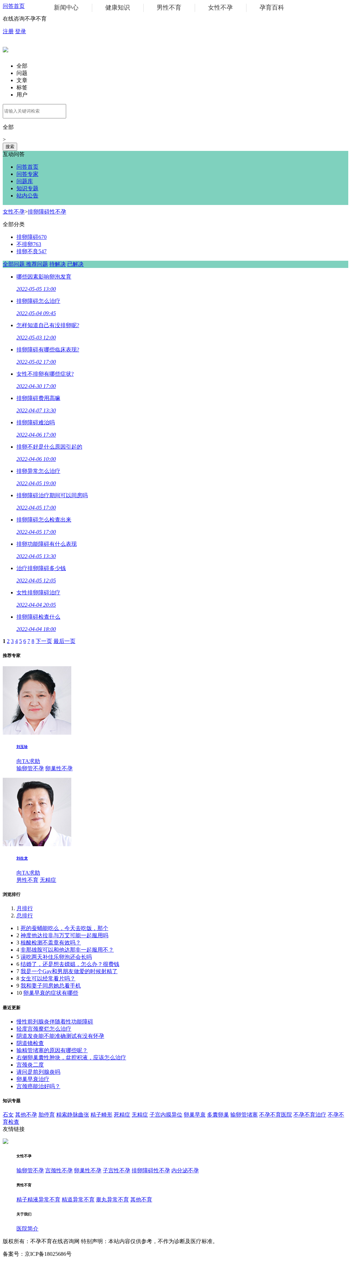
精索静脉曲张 (72, 1115)
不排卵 (28, 244)
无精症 (48, 880)
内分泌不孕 (185, 1170)
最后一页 (64, 641)
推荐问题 (37, 264)
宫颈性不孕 (59, 1170)
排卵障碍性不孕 (47, 212)
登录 (20, 31)
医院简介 (27, 1229)
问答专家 (27, 174)
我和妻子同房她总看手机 (51, 986)
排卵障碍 (31, 237)
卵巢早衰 (195, 1115)
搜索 (9, 146)
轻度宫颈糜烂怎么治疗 (43, 1029)
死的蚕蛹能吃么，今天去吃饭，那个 (64, 928)
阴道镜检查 (30, 1043)
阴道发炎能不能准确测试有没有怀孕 (60, 1036)
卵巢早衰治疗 (32, 1079)
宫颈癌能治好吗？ (38, 1086)
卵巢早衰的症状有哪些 (50, 993)
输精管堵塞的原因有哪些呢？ (52, 1050)
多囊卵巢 (218, 1115)
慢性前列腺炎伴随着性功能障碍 (54, 1021)
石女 (8, 1115)
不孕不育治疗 (309, 1115)
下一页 (44, 641)
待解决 (57, 264)
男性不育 (169, 7)
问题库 (24, 181)
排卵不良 (31, 251)
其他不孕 (26, 1115)
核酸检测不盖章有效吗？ (51, 942)
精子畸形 (101, 1115)
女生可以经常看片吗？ (48, 978)
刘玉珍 (22, 747)
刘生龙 (22, 858)
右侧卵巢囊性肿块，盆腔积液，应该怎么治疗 (71, 1057)
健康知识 (117, 7)
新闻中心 (66, 7)
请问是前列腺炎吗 (38, 1072)
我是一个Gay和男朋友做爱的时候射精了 (69, 971)
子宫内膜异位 (165, 1115)
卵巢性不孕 (59, 768)
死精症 (122, 1115)
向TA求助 (28, 761)
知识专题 (27, 188)
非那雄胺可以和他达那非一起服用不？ (67, 950)
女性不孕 (220, 7)
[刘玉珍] (37, 733)
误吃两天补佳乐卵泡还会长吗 (56, 957)
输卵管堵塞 (244, 1115)
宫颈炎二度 (30, 1065)
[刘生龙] (37, 844)
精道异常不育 (78, 1199)
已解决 (75, 264)
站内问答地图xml (23, 1266)
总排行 (24, 915)
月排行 (24, 908)
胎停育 (46, 1115)
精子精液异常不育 (38, 1199)
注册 (8, 31)
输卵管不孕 (30, 768)
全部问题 (14, 264)
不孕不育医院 (275, 1115)
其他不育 (141, 1199)
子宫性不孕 (116, 1170)
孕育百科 (271, 7)
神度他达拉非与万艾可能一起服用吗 (64, 935)
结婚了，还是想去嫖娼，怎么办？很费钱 (70, 964)
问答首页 (14, 6)
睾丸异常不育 (112, 1199)
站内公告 (27, 195)
